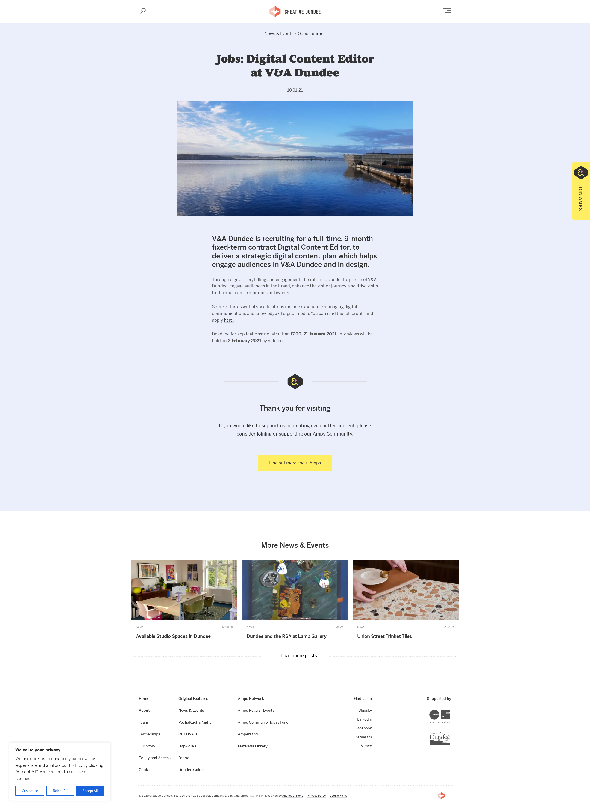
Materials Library (253, 746)
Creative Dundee (295, 11)
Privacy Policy (316, 796)
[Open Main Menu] (447, 10)
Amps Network (251, 698)
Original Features (193, 698)
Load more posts (299, 656)
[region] (60, 771)
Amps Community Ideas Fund (263, 722)
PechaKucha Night (194, 722)
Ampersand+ (249, 734)
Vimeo (366, 746)
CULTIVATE (188, 734)
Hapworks (187, 746)
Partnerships (149, 734)
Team (143, 722)
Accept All (90, 791)
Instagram (363, 737)
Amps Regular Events (256, 710)
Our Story (147, 746)
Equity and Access (155, 758)
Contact (146, 769)
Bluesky (365, 710)
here (228, 320)
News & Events (279, 33)
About (144, 710)
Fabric (183, 758)
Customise (30, 791)
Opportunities (312, 33)
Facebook (363, 728)
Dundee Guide (191, 769)
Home (144, 698)
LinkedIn (364, 719)
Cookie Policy (338, 796)
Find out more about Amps (295, 463)
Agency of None (292, 796)
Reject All (60, 791)
